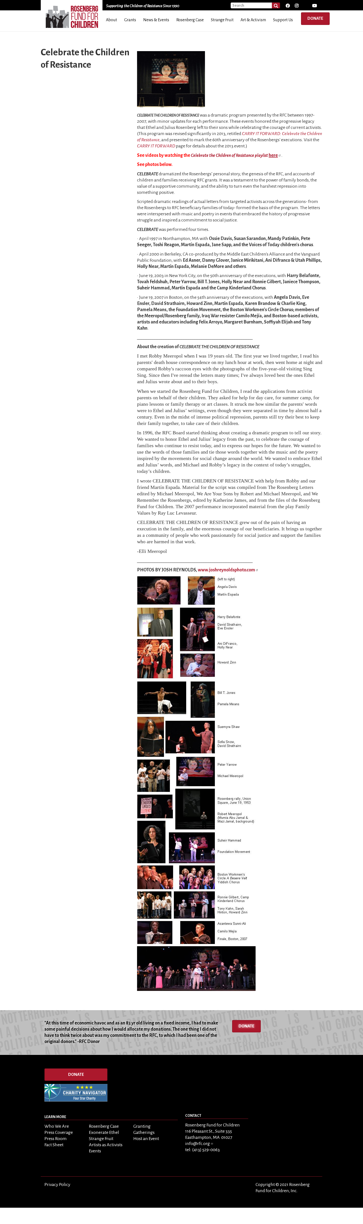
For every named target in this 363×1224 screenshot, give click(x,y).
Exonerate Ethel (104, 1132)
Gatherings (144, 1132)
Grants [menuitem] (130, 20)
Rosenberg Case (104, 1126)
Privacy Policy (57, 1184)
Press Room (55, 1138)
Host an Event (146, 1138)
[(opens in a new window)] (287, 6)
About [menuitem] (111, 20)
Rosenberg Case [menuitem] (190, 20)
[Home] (73, 15)
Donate (315, 18)
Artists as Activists (105, 1144)
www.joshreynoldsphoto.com (226, 569)
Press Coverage (58, 1132)
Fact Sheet (53, 1144)
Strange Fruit (101, 1138)
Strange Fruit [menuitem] (222, 20)
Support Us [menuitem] (283, 20)
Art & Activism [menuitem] (253, 20)
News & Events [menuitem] (156, 20)
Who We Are (56, 1126)
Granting (142, 1126)
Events (95, 1150)
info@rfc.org (197, 1143)
